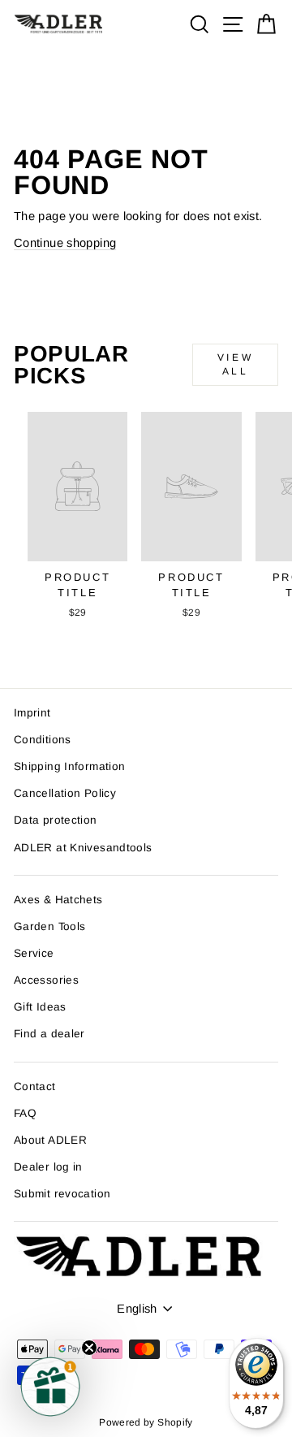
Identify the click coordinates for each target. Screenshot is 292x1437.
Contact (35, 1086)
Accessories (46, 980)
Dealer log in (48, 1167)
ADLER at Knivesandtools (83, 848)
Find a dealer (49, 1034)
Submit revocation (62, 1194)
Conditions (42, 740)
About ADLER (50, 1140)
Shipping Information (69, 766)
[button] (50, 1387)
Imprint (32, 713)
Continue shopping (65, 242)
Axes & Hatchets (58, 900)
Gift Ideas (40, 1007)
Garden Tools (49, 926)
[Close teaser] (89, 1348)
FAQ (25, 1113)
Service (34, 953)
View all (235, 364)
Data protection (55, 820)
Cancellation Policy (65, 793)
